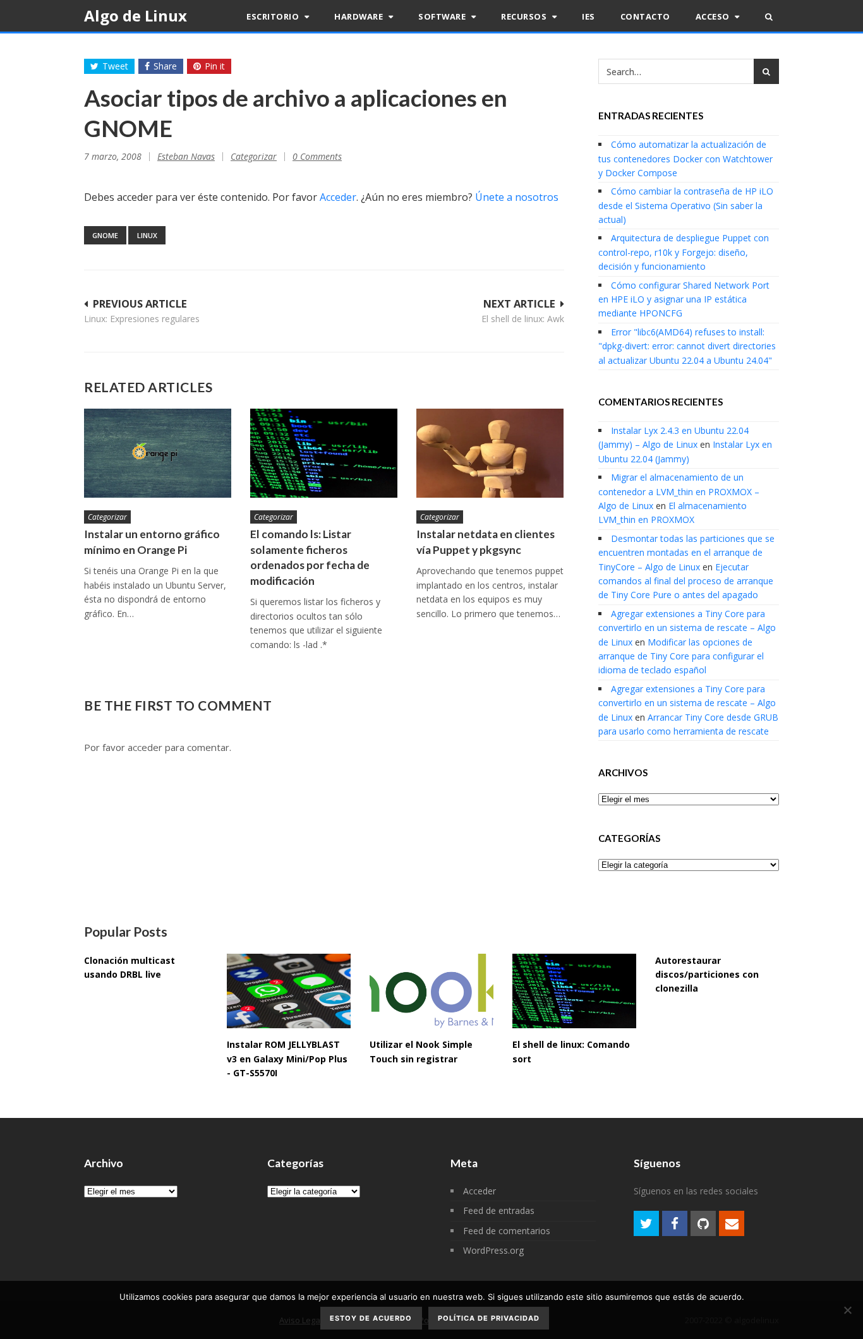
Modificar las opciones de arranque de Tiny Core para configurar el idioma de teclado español (681, 656)
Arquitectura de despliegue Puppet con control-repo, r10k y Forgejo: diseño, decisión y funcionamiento (683, 252)
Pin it (215, 66)
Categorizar (254, 156)
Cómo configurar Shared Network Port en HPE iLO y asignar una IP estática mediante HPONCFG (683, 299)
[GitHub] (703, 1223)
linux (147, 235)
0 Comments (317, 156)
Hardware (359, 16)
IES (588, 16)
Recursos (525, 16)
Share (165, 66)
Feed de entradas (498, 1210)
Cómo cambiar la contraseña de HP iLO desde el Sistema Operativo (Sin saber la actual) (685, 205)
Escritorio (273, 16)
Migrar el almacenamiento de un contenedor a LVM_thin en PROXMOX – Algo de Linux (678, 491)
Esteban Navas (186, 156)
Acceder (338, 197)
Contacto (645, 16)
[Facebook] (674, 1223)
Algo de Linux (135, 15)
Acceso (714, 16)
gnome (105, 235)
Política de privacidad (489, 1318)
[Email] (731, 1223)
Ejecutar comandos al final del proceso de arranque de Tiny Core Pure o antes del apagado (685, 581)
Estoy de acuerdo (371, 1318)
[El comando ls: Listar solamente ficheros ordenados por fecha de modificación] (323, 453)
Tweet (115, 66)
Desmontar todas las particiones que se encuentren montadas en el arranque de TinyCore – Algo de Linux (686, 552)
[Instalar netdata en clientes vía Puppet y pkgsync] (490, 453)
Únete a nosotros (516, 197)
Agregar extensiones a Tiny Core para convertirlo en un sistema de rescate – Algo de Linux (687, 628)
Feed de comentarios (506, 1231)
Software (443, 16)
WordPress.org (493, 1250)
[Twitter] (646, 1223)
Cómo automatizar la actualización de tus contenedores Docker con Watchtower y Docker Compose (685, 158)
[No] (847, 1310)
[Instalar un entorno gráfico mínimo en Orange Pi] (157, 453)
